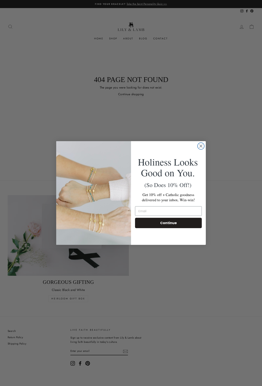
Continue (168, 222)
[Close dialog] (201, 146)
